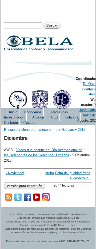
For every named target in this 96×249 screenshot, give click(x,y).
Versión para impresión (24, 186)
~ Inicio (11, 112)
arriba (47, 173)
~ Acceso (29, 123)
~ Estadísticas (56, 112)
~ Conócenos (31, 112)
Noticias (67, 130)
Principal (10, 130)
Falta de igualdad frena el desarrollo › (72, 175)
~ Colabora (70, 117)
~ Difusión (36, 117)
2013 (81, 130)
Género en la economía (39, 130)
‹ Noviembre (15, 173)
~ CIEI (53, 117)
